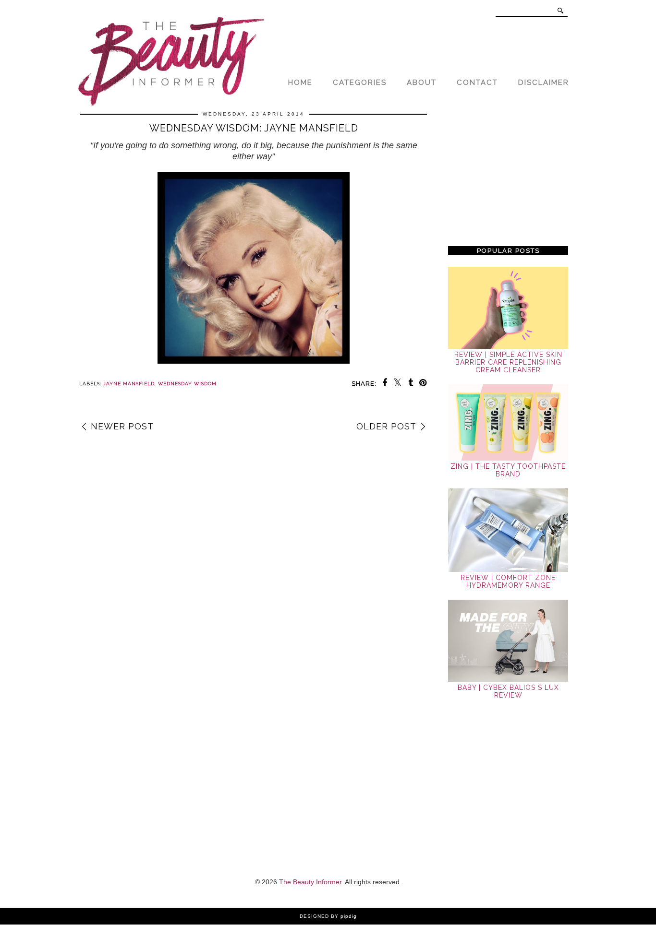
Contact (477, 82)
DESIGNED (314, 916)
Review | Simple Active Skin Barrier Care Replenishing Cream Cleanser (508, 362)
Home (300, 82)
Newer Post (122, 426)
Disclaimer (543, 82)
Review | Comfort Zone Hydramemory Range (508, 581)
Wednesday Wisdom (187, 383)
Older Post (386, 426)
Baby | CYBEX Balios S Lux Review (508, 691)
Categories (360, 82)
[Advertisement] (508, 174)
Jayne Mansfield (129, 383)
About (422, 82)
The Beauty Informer (310, 882)
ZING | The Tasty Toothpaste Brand (508, 470)
